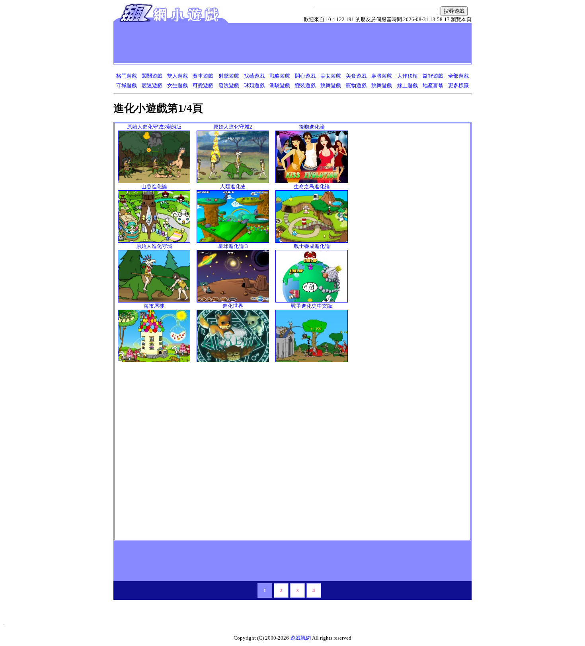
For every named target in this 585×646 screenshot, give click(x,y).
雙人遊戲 (177, 76)
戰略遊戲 (279, 76)
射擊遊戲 (228, 76)
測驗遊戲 (279, 85)
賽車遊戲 (203, 76)
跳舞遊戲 (330, 85)
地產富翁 (433, 85)
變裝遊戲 (305, 85)
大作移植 (407, 76)
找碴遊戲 (254, 76)
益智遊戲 (433, 76)
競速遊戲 (152, 85)
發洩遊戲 (228, 85)
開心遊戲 (305, 76)
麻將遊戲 (381, 76)
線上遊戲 (407, 85)
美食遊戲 (356, 76)
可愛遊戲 (203, 85)
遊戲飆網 (300, 638)
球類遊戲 (254, 85)
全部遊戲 (458, 76)
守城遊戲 (126, 85)
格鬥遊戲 (126, 76)
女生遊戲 (177, 85)
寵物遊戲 (356, 85)
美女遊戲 (330, 76)
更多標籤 (458, 85)
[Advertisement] (260, 43)
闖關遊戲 (152, 76)
